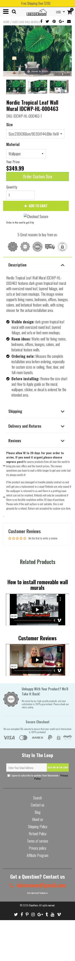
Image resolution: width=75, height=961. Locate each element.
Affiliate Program (37, 855)
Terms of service (37, 841)
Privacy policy (37, 848)
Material (13, 144)
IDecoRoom (33, 905)
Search (37, 797)
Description (17, 265)
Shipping (15, 411)
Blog (38, 812)
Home (6, 22)
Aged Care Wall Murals (26, 22)
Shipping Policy (37, 826)
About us (37, 819)
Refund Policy (37, 833)
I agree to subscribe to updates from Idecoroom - (39, 777)
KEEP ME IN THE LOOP (58, 767)
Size (9, 124)
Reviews (14, 440)
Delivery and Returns (24, 426)
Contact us (37, 805)
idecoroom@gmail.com (41, 885)
